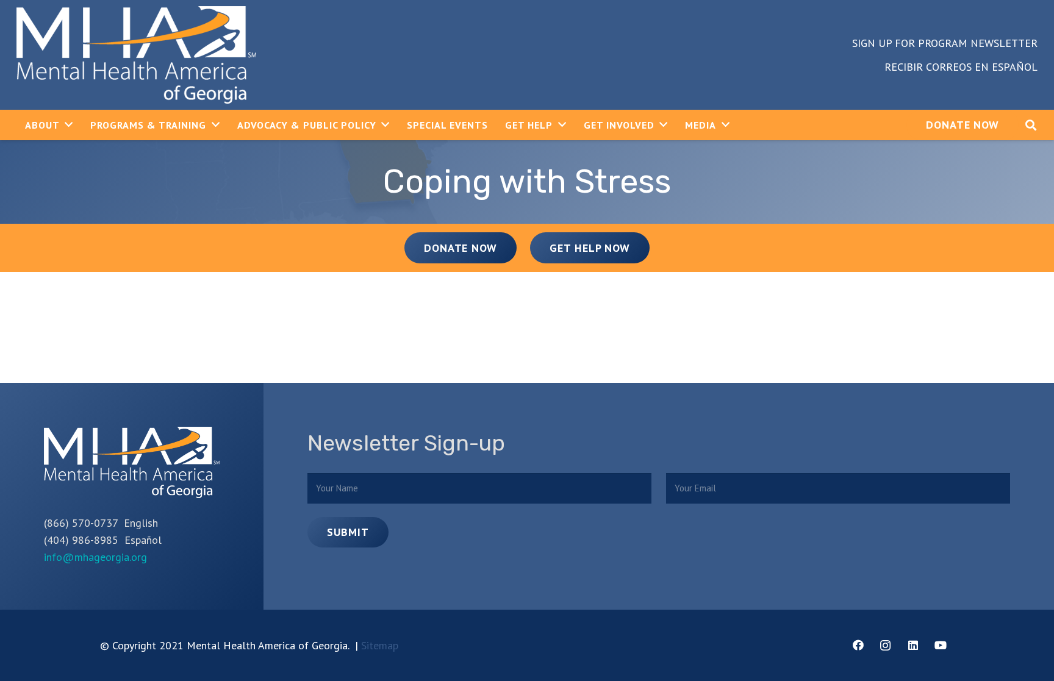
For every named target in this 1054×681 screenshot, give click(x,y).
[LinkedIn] (913, 645)
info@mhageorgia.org (95, 557)
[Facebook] (858, 645)
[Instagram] (885, 645)
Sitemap (379, 645)
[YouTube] (940, 645)
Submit (347, 532)
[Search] (1031, 125)
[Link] (136, 55)
